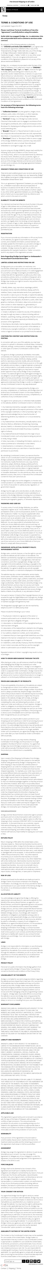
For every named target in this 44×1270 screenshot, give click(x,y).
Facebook (27, 1261)
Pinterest (35, 1261)
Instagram (31, 1261)
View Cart (34, 5)
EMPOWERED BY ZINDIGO (36, 1264)
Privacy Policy (8, 155)
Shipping (11, 1268)
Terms (19, 1268)
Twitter (38, 1261)
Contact (4, 1268)
